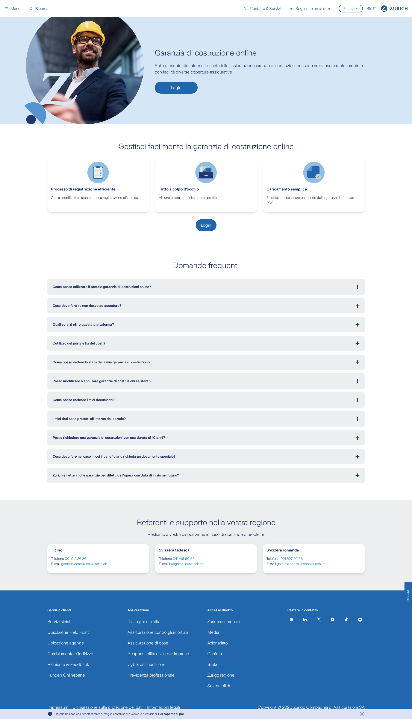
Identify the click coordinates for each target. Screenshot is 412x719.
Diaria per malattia (143, 621)
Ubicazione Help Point (68, 632)
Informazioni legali (163, 707)
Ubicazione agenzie (65, 643)
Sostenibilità (218, 685)
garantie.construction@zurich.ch (301, 564)
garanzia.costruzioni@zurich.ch (84, 564)
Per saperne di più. (171, 714)
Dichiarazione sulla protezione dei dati (107, 707)
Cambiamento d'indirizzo (70, 653)
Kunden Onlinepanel (66, 675)
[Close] (362, 713)
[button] (12, 8)
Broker (213, 664)
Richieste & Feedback (68, 664)
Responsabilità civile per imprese (158, 653)
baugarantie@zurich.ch (186, 564)
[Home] (394, 8)
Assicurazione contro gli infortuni (157, 632)
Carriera (214, 653)
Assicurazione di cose (147, 643)
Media (213, 632)
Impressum (57, 707)
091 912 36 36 (75, 558)
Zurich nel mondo (223, 621)
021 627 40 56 (291, 558)
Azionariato (217, 643)
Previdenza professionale (150, 675)
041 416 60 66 (184, 558)
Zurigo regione (220, 675)
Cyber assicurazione (146, 664)
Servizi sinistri (60, 621)
